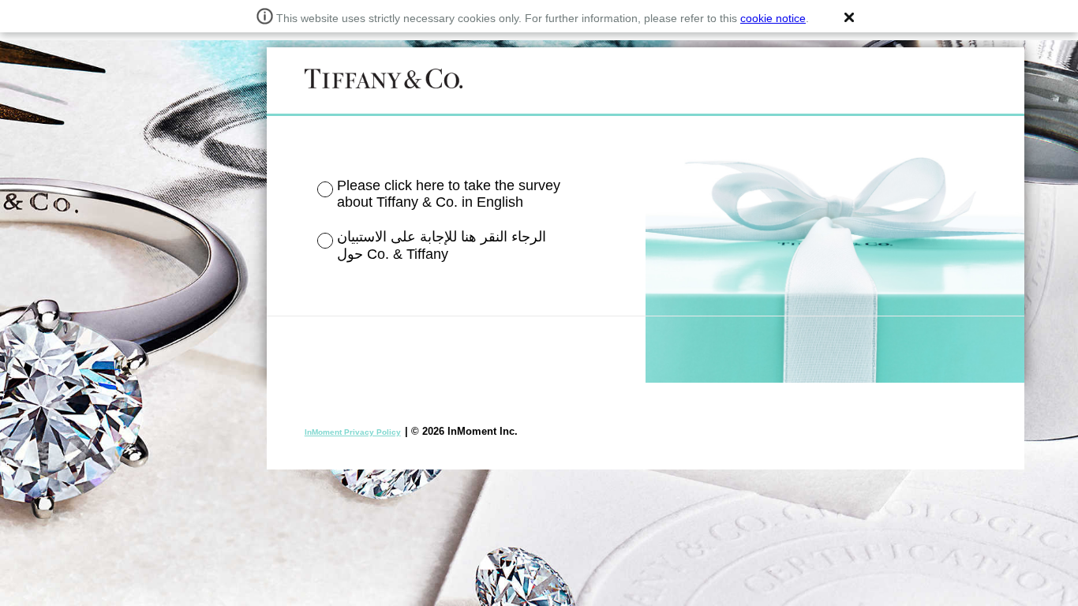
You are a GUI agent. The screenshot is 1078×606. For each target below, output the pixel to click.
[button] (849, 17)
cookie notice (773, 18)
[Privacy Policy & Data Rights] (351, 431)
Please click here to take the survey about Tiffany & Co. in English (448, 194)
